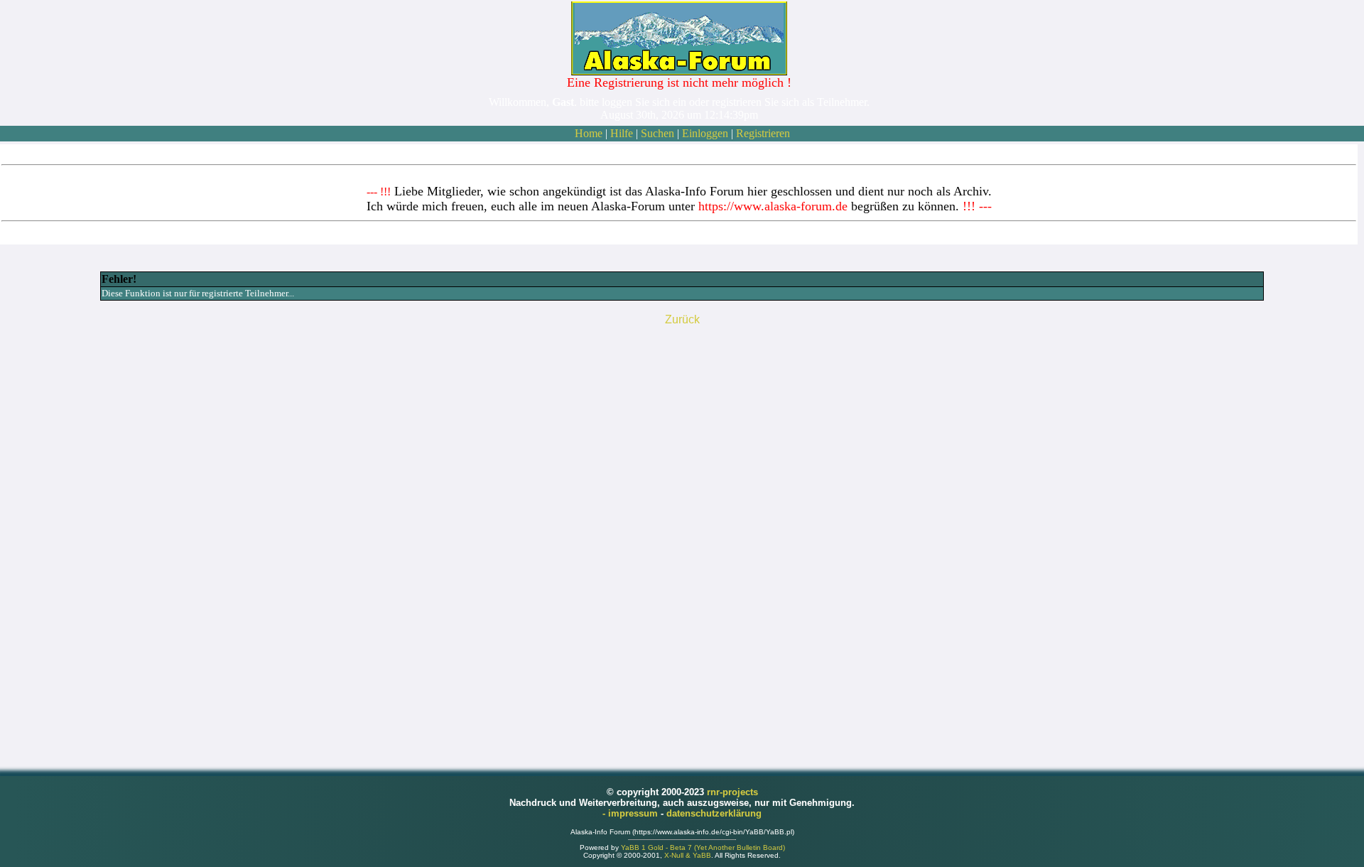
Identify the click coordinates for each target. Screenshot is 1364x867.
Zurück (682, 319)
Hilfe (621, 133)
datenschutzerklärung (714, 813)
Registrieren (763, 133)
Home (588, 133)
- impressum (631, 813)
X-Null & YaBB (687, 855)
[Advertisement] (682, 541)
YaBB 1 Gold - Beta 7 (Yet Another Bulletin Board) (703, 847)
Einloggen (705, 133)
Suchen (657, 133)
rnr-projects (732, 792)
